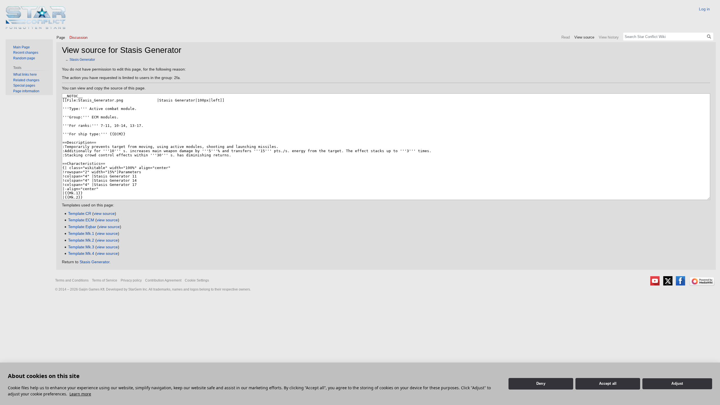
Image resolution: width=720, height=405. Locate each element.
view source (104, 213)
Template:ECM (81, 220)
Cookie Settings (197, 280)
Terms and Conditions (72, 280)
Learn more (80, 394)
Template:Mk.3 (81, 247)
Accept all (608, 383)
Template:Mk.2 (81, 240)
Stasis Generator (82, 59)
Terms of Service (104, 280)
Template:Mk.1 (81, 233)
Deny (540, 383)
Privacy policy (131, 280)
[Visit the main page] (36, 18)
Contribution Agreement (163, 280)
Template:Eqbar (82, 226)
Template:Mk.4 (81, 253)
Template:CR (79, 213)
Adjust (677, 383)
